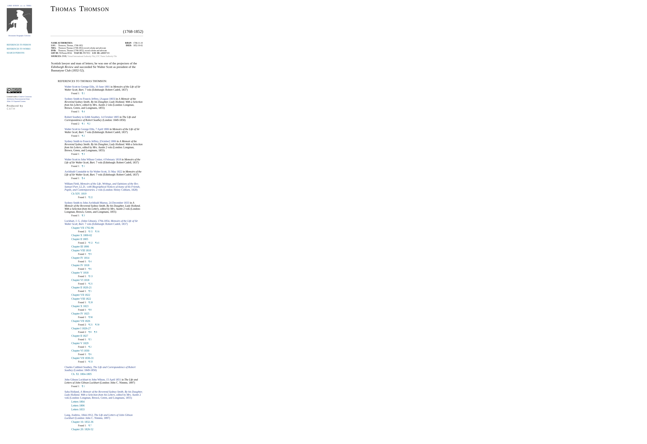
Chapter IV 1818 (80, 265)
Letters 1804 (78, 401)
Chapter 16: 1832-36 (82, 421)
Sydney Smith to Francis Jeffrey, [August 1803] (90, 98)
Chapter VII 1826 (80, 321)
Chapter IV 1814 (80, 257)
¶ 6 (89, 269)
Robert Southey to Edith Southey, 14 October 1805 (92, 117)
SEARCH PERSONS (15, 53)
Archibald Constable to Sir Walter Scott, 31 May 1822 (93, 171)
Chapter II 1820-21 (81, 287)
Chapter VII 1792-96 (82, 227)
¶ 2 (88, 123)
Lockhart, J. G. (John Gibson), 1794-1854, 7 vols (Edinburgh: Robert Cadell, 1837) (101, 222)
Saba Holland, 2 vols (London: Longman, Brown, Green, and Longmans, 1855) (104, 394)
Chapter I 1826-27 (81, 328)
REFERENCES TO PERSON (19, 45)
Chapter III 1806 (80, 246)
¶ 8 (89, 310)
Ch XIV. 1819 (78, 193)
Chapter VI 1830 (80, 350)
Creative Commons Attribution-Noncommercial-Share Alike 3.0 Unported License (19, 99)
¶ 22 (90, 197)
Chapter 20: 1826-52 (82, 429)
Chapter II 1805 (79, 239)
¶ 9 (89, 254)
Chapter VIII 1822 (81, 298)
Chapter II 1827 (79, 335)
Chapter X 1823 (79, 306)
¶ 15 (90, 231)
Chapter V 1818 (79, 272)
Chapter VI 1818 (80, 280)
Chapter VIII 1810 (81, 250)
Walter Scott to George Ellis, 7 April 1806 (87, 129)
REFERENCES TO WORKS (18, 49)
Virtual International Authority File (81, 56)
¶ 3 (83, 154)
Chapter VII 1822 (80, 294)
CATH (11, 108)
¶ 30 (97, 324)
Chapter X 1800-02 (81, 235)
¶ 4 (83, 111)
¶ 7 (89, 425)
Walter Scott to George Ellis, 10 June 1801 (87, 86)
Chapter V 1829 (79, 343)
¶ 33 (90, 361)
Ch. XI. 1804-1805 (81, 374)
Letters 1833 (78, 409)
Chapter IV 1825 (80, 313)
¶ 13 (90, 276)
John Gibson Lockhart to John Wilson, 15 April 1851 (93, 379)
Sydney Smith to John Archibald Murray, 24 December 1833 (97, 202)
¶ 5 (89, 291)
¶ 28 (90, 302)
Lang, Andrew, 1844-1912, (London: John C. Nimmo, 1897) (99, 416)
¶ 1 (83, 93)
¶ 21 (90, 283)
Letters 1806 (78, 405)
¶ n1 (97, 243)
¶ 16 (97, 231)
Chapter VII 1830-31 (82, 358)
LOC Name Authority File (106, 56)
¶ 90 (90, 317)
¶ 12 (90, 243)
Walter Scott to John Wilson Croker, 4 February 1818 (93, 159)
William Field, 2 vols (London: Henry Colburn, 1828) (102, 186)
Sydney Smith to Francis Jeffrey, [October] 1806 (90, 141)
